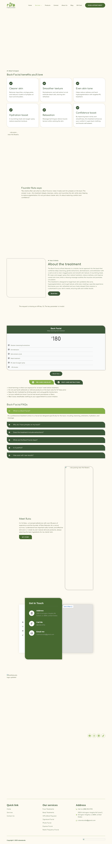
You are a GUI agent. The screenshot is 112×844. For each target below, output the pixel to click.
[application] (41, 5)
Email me (40, 632)
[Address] (31, 613)
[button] (38, 5)
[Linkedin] (23, 631)
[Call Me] (31, 623)
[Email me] (31, 633)
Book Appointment (95, 5)
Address (40, 611)
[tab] (41, 382)
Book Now (54, 293)
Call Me (39, 622)
